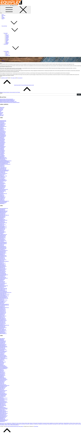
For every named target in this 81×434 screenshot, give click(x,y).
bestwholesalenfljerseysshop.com (5, 162)
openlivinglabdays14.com (4, 163)
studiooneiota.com (2, 269)
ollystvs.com (2, 262)
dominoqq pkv (2, 424)
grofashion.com (2, 324)
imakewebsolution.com (3, 222)
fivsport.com (2, 184)
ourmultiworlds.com (3, 340)
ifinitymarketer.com (3, 318)
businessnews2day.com (3, 288)
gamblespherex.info (3, 277)
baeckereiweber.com (3, 120)
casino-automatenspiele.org (4, 367)
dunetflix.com (2, 188)
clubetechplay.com (2, 313)
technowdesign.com (3, 169)
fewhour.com (2, 245)
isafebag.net (2, 364)
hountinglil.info (2, 226)
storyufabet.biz (2, 151)
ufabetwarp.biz (2, 137)
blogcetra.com (2, 260)
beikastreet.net (2, 339)
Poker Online (6, 33)
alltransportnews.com (3, 157)
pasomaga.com (2, 200)
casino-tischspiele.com (3, 368)
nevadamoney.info (2, 396)
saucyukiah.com (2, 338)
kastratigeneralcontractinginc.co (4, 161)
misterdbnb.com (2, 302)
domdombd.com (2, 314)
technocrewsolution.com (3, 356)
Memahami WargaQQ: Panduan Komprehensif (7, 100)
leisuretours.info (2, 253)
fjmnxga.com (2, 389)
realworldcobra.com (3, 271)
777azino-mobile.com (3, 167)
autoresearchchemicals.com (4, 419)
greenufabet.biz (2, 143)
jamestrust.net (2, 370)
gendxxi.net (1, 280)
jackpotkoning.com (3, 319)
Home (3, 14)
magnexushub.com (3, 132)
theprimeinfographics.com (4, 297)
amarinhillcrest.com (3, 361)
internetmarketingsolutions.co (4, 261)
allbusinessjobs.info (3, 212)
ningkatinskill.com (2, 183)
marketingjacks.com (3, 414)
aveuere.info (2, 241)
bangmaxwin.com (2, 391)
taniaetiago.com (2, 198)
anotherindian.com (2, 196)
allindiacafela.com (2, 407)
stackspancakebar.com (3, 401)
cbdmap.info (2, 218)
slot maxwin (7, 52)
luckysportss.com (2, 321)
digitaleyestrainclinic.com (4, 411)
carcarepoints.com (2, 179)
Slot (2, 16)
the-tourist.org (2, 362)
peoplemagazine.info (3, 121)
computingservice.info (3, 256)
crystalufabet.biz (2, 153)
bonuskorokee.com (3, 310)
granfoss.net (2, 406)
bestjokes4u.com (2, 228)
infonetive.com (2, 392)
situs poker (1, 109)
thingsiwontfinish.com (3, 333)
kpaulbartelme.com (3, 294)
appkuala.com (2, 382)
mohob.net (1, 233)
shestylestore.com (2, 332)
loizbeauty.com (2, 372)
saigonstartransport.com (3, 390)
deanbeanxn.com (2, 219)
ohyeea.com (2, 194)
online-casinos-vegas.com (4, 413)
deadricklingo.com (2, 275)
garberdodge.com (2, 347)
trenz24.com (2, 371)
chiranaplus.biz (2, 400)
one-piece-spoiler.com (3, 268)
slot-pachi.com (2, 238)
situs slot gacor (8, 55)
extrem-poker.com (2, 177)
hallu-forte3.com (2, 403)
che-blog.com (2, 223)
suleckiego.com (2, 421)
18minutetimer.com (3, 246)
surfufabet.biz (2, 148)
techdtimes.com (2, 124)
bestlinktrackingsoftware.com (4, 307)
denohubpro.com (2, 267)
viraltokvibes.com (2, 357)
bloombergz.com (2, 365)
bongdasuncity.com (3, 237)
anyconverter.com (2, 373)
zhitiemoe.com (2, 195)
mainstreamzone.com (3, 247)
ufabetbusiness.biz (2, 142)
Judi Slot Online (6, 51)
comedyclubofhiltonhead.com (4, 295)
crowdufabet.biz (2, 155)
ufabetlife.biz (2, 145)
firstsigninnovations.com (3, 346)
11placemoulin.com (3, 231)
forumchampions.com (3, 344)
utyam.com (1, 192)
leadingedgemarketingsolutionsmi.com (5, 160)
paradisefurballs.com (3, 240)
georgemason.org (2, 209)
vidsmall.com (2, 287)
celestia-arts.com (2, 343)
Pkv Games (3, 15)
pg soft (7, 54)
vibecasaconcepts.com (3, 283)
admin (2, 77)
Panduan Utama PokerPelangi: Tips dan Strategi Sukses (8, 101)
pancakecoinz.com (2, 224)
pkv (0, 111)
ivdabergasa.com (2, 171)
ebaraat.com (2, 129)
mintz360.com (2, 232)
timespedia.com (2, 374)
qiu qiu (1, 110)
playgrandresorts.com (3, 330)
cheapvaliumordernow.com (4, 298)
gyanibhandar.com (2, 136)
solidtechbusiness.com (3, 290)
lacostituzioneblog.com (3, 193)
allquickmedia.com (3, 377)
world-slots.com (2, 221)
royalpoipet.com (2, 305)
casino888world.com (3, 301)
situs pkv (7, 38)
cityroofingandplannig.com (4, 170)
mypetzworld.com (2, 174)
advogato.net (2, 363)
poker (6, 41)
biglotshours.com (2, 133)
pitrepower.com (2, 409)
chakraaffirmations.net (3, 227)
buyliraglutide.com (3, 134)
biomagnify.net (2, 203)
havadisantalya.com (3, 123)
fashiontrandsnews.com (3, 158)
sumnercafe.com (2, 187)
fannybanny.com (2, 317)
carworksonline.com (3, 351)
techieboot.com (2, 125)
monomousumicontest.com (4, 274)
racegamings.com (2, 326)
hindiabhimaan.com (3, 417)
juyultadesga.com (2, 172)
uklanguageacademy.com (3, 210)
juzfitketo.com (2, 199)
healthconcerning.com (3, 243)
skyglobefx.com (2, 276)
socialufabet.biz (2, 147)
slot (21, 77)
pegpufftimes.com (2, 342)
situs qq (6, 424)
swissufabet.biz (2, 141)
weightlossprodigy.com (3, 234)
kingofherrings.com (3, 380)
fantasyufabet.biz (2, 139)
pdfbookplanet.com (3, 264)
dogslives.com (2, 263)
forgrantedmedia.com (3, 349)
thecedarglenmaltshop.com (4, 208)
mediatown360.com (3, 410)
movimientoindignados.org (4, 189)
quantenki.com (2, 284)
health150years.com (3, 355)
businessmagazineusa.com (4, 285)
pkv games (7, 34)
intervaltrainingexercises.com (4, 304)
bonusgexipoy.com (3, 311)
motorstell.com (2, 354)
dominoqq (7, 37)
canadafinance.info (3, 395)
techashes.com (2, 122)
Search (79, 94)
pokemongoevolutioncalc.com (4, 325)
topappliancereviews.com (4, 415)
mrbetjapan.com (2, 381)
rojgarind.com (2, 244)
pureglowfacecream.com (3, 379)
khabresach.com (2, 418)
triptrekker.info (2, 279)
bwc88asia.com (2, 176)
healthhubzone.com (3, 128)
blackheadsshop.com (3, 293)
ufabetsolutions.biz (3, 146)
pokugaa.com (2, 328)
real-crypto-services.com (3, 173)
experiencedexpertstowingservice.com (5, 292)
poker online (2, 114)
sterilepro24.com (2, 289)
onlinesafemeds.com (3, 135)
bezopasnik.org (2, 388)
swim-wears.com (2, 348)
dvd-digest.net (2, 398)
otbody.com (1, 369)
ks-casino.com (2, 178)
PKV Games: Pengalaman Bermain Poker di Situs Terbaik (14, 426)
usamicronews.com (3, 323)
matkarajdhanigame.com (3, 220)
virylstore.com (2, 353)
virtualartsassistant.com (3, 296)
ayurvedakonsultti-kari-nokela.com (5, 164)
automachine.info (2, 272)
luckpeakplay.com (2, 322)
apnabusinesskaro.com (3, 420)
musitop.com (2, 191)
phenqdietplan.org (2, 186)
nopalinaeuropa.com (3, 202)
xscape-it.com (2, 166)
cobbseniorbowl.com (3, 168)
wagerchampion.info (3, 273)
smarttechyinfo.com (3, 235)
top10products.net (2, 213)
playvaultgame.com (3, 329)
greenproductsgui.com (3, 242)
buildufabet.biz (2, 156)
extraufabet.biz (2, 144)
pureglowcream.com (3, 384)
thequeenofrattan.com (3, 266)
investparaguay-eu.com (3, 175)
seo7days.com (2, 383)
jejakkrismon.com (2, 375)
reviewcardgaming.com (3, 291)
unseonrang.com (2, 258)
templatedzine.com (3, 185)
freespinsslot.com (2, 239)
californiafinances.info (3, 394)
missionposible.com (3, 412)
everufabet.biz (2, 154)
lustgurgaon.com (2, 229)
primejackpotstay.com (3, 327)
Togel (3, 18)
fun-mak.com (2, 300)
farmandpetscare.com (3, 255)
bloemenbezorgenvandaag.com (4, 385)
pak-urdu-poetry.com (3, 259)
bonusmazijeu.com (3, 309)
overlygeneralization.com (3, 250)
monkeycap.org (2, 360)
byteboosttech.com (3, 131)
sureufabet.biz (2, 149)
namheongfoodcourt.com (3, 402)
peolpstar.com (2, 350)
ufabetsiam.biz (2, 140)
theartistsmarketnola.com (3, 399)
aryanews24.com (2, 165)
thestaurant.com (2, 306)
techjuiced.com (2, 130)
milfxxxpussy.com (2, 190)
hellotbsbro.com (2, 254)
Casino (3, 17)
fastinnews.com (2, 316)
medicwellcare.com (3, 286)
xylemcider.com (2, 197)
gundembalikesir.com (3, 126)
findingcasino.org (2, 270)
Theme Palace (36, 426)
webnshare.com (2, 249)
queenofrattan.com (2, 265)
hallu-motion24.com (3, 404)
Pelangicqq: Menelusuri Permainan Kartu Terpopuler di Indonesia (9, 102)
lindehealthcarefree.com (3, 211)
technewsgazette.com (3, 378)
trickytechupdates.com (3, 416)
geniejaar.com (2, 230)
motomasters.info (2, 281)
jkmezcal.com (2, 303)
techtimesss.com (2, 352)
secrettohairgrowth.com (3, 386)
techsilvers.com (2, 182)
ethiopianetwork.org (3, 251)
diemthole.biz (2, 376)
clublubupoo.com (2, 308)
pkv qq (9, 424)
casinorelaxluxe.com (3, 312)
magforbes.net (2, 359)
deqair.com (1, 181)
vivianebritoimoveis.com (3, 358)
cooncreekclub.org (2, 341)
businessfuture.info (3, 216)
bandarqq (7, 35)
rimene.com (1, 397)
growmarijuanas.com (3, 248)
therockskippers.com (3, 405)
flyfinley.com (2, 225)
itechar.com (1, 127)
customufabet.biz (2, 150)
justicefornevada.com (3, 252)
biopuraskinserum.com (3, 393)
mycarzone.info (2, 282)
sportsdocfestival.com (3, 331)
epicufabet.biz (2, 152)
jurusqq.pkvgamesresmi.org (14, 424)
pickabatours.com (2, 214)
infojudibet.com (2, 217)
